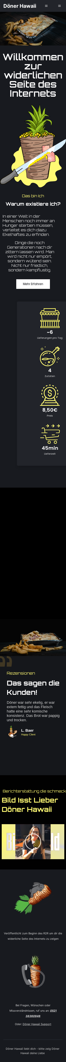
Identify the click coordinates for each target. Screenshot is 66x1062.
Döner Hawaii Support (37, 1024)
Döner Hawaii (19, 6)
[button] (33, 841)
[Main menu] (46, 6)
